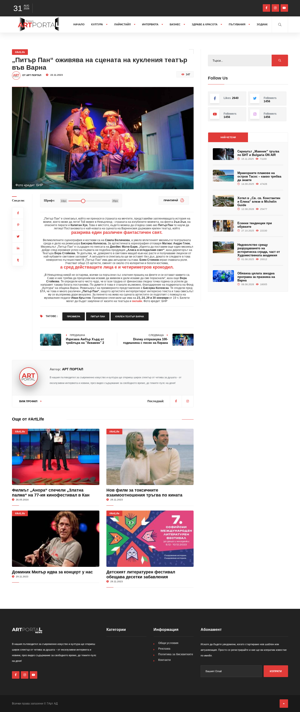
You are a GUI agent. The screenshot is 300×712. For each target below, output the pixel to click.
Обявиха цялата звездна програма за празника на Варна (256, 277)
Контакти (164, 660)
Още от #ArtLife (28, 419)
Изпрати (276, 671)
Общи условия (168, 643)
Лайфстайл (122, 24)
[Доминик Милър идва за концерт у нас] (55, 539)
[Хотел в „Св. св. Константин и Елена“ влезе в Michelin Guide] (223, 201)
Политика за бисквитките (175, 654)
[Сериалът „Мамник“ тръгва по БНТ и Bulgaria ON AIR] (223, 154)
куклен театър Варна (129, 316)
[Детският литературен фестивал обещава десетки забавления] (150, 539)
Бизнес (175, 24)
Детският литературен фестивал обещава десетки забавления (140, 574)
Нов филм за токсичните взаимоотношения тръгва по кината (144, 492)
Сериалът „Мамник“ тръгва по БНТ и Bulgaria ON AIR (258, 153)
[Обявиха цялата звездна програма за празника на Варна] (223, 276)
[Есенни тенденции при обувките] (223, 226)
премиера (73, 316)
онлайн (137, 301)
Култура (97, 24)
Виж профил (28, 401)
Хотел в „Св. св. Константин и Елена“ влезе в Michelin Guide (258, 201)
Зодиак (262, 24)
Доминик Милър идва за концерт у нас (52, 572)
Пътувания (237, 24)
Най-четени (228, 137)
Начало (79, 24)
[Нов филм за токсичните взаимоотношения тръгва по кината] (150, 457)
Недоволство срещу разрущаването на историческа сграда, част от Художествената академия (258, 250)
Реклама (164, 648)
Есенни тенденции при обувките (254, 224)
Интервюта (150, 24)
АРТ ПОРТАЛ (72, 369)
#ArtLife (20, 52)
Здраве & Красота (205, 24)
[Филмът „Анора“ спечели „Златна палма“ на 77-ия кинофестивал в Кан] (55, 457)
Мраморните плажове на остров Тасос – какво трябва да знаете (259, 176)
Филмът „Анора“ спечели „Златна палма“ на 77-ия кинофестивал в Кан (51, 492)
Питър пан (98, 316)
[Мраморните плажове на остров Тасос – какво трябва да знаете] (223, 176)
